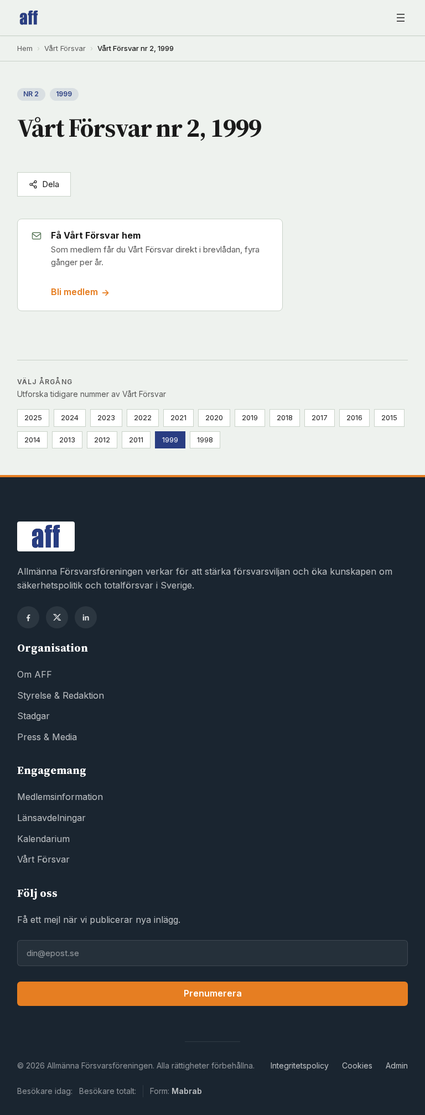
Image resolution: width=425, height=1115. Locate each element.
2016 (354, 417)
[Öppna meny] (401, 18)
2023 (106, 417)
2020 (214, 417)
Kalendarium (43, 838)
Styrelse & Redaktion (60, 695)
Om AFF (34, 674)
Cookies (357, 1065)
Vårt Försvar (65, 48)
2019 (250, 417)
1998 (205, 439)
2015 (389, 417)
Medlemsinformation (60, 796)
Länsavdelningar (51, 817)
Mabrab (187, 1091)
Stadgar (33, 715)
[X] (57, 617)
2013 (67, 439)
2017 (320, 417)
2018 (285, 417)
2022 (143, 417)
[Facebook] (28, 617)
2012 (102, 439)
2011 (136, 439)
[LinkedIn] (86, 617)
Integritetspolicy (300, 1065)
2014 (32, 439)
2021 (178, 417)
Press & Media (47, 736)
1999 (170, 439)
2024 (70, 417)
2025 (33, 417)
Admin (397, 1065)
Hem (25, 48)
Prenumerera (213, 993)
